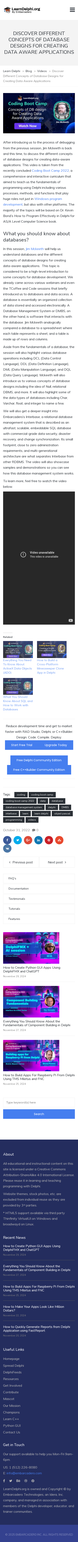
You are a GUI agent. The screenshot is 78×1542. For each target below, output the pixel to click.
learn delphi (41, 813)
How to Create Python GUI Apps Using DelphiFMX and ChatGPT (31, 969)
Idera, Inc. (56, 1494)
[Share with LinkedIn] (38, 840)
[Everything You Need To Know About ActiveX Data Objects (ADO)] (18, 649)
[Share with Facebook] (7, 840)
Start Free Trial (21, 745)
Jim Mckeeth (35, 249)
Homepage (11, 1359)
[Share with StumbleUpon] (59, 840)
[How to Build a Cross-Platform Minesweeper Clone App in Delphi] (52, 649)
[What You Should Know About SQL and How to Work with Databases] (18, 686)
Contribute (11, 1392)
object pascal (62, 813)
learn (25, 813)
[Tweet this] (18, 840)
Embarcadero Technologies (23, 1494)
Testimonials (17, 899)
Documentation (19, 889)
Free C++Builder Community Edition (39, 770)
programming (14, 819)
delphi (52, 807)
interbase (11, 813)
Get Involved (12, 1385)
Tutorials (14, 909)
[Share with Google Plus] (28, 840)
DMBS (65, 807)
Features (14, 919)
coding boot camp (42, 794)
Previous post (22, 862)
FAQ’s (12, 878)
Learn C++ (11, 1419)
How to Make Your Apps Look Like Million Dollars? (33, 1308)
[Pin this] (49, 840)
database (57, 801)
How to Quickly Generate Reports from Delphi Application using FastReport (36, 1329)
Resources (11, 1379)
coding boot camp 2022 (20, 801)
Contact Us (11, 1432)
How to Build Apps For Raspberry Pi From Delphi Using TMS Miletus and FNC (39, 1077)
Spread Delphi (13, 1365)
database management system (24, 807)
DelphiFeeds (12, 1372)
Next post (55, 862)
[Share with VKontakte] (7, 848)
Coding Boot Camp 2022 (50, 170)
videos (32, 819)
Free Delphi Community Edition (39, 760)
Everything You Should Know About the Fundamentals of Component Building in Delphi (36, 1023)
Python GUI (12, 1425)
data (43, 801)
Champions (11, 1412)
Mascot (8, 1399)
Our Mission (11, 1405)
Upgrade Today (56, 745)
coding (21, 794)
